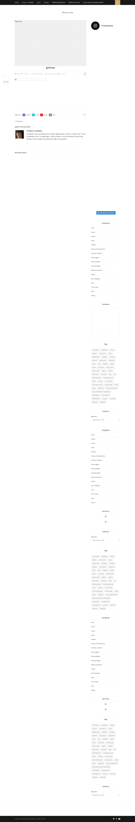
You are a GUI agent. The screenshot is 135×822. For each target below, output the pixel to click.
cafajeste (102, 353)
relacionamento (111, 388)
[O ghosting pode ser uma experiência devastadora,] (95, 103)
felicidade (102, 360)
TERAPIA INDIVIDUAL (58, 2)
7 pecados (95, 350)
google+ (45, 115)
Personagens (95, 257)
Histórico (94, 416)
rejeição (101, 388)
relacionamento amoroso (101, 392)
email (53, 115)
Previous (19, 121)
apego (112, 350)
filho (94, 364)
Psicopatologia (95, 266)
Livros (38, 2)
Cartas (93, 236)
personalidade (108, 378)
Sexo (92, 283)
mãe (110, 374)
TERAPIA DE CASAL (74, 2)
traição (94, 402)
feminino (112, 360)
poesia (100, 381)
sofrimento (96, 399)
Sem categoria (95, 279)
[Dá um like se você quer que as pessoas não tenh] (105, 41)
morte (110, 371)
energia (104, 357)
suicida (105, 399)
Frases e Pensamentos (98, 249)
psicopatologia (97, 385)
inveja (112, 364)
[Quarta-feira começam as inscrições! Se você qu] (115, 51)
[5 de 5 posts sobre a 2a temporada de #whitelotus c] (105, 175)
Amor (93, 228)
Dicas (92, 241)
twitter (37, 115)
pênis (116, 385)
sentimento (106, 395)
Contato (46, 2)
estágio (112, 357)
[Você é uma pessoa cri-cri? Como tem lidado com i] (115, 162)
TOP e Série (94, 287)
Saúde (93, 274)
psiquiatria (108, 385)
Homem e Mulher (96, 253)
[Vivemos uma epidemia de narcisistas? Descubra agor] (95, 161)
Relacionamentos (96, 270)
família (94, 360)
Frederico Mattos (55, 74)
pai (115, 374)
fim (99, 364)
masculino (96, 371)
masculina (110, 367)
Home (17, 2)
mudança (95, 374)
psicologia (108, 381)
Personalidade (95, 262)
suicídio (112, 399)
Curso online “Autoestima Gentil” (93, 2)
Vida (92, 291)
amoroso (104, 350)
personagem (96, 378)
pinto (94, 381)
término (102, 402)
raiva (94, 388)
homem (105, 364)
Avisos (93, 232)
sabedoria (95, 395)
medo (104, 371)
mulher (103, 374)
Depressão (95, 357)
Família (93, 245)
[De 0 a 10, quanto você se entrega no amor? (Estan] (95, 56)
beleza (94, 353)
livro (94, 367)
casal (110, 353)
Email (6, 82)
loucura (101, 367)
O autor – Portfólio (28, 2)
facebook (28, 115)
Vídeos (93, 296)
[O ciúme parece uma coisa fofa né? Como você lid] (115, 111)
